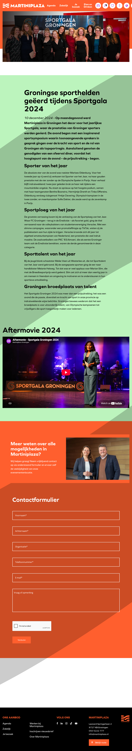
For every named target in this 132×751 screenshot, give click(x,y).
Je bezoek (76, 5)
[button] (119, 6)
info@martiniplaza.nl (99, 734)
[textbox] (66, 514)
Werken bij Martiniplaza (36, 724)
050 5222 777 (96, 731)
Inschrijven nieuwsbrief (41, 731)
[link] (105, 6)
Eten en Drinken (88, 5)
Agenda (51, 5)
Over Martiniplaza (39, 736)
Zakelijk (63, 5)
